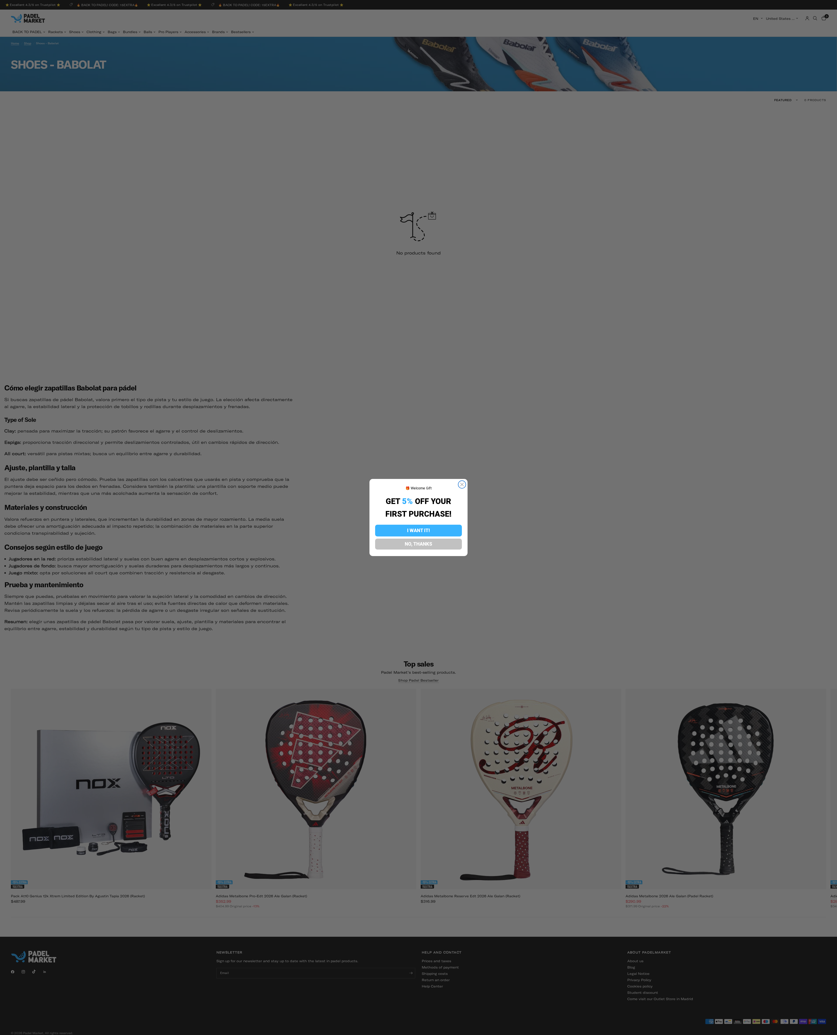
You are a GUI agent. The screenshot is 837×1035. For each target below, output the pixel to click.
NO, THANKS (418, 544)
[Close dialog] (462, 484)
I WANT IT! (418, 530)
